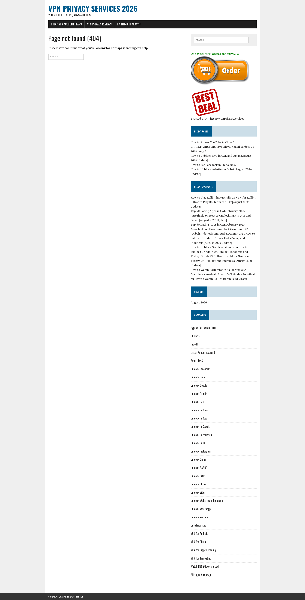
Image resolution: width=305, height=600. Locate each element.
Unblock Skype (198, 484)
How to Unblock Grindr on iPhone (212, 247)
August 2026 (199, 302)
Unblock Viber (198, 492)
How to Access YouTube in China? (212, 142)
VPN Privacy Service (73, 596)
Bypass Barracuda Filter (203, 328)
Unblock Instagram (201, 451)
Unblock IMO (197, 402)
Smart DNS (197, 361)
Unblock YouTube (199, 517)
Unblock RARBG (199, 468)
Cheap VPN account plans (66, 24)
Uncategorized (198, 525)
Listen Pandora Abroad (203, 352)
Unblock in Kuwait (200, 426)
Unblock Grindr (199, 394)
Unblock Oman (198, 459)
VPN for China (198, 542)
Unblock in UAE (199, 443)
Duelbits (195, 336)
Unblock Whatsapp (201, 509)
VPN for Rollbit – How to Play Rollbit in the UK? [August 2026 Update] (223, 202)
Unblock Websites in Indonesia (207, 500)
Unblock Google (199, 385)
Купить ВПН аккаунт (129, 24)
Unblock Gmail (198, 377)
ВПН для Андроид (201, 575)
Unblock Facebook (200, 369)
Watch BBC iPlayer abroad (205, 566)
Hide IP (194, 344)
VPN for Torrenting (201, 558)
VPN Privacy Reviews (99, 24)
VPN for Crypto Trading (203, 550)
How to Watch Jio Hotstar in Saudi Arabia (221, 279)
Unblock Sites (198, 476)
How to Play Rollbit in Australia (211, 197)
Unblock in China (199, 410)
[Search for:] (66, 56)
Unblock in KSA (199, 418)
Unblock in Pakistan (201, 435)
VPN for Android (199, 533)
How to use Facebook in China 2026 (213, 165)
